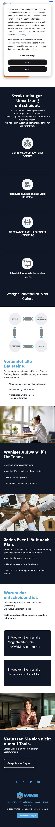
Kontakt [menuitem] (45, 802)
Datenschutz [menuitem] (28, 802)
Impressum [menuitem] (16, 802)
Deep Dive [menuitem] (27, 805)
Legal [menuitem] (8, 802)
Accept (28, 62)
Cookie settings (27, 55)
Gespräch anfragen (19, 763)
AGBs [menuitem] (37, 802)
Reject (27, 69)
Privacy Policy (20, 35)
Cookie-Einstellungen (27, 815)
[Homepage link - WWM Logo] (27, 797)
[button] (51, 2)
